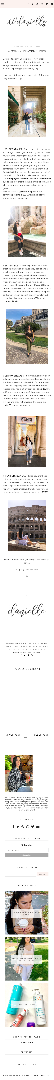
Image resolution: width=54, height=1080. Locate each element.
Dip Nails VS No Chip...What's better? (27, 913)
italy (16, 646)
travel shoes (19, 652)
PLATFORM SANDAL (15, 476)
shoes (31, 646)
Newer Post (13, 735)
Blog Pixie (24, 1075)
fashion (33, 643)
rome (23, 646)
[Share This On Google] (32, 655)
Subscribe (26, 845)
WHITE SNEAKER (13, 149)
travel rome (39, 649)
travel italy (23, 649)
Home (27, 736)
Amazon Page (27, 1042)
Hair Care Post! (27, 1004)
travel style (35, 652)
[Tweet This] (25, 655)
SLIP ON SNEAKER (14, 376)
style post (41, 646)
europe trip (21, 643)
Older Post (41, 735)
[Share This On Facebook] (21, 655)
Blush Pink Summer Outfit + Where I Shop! (26, 959)
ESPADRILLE (12, 265)
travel (12, 649)
